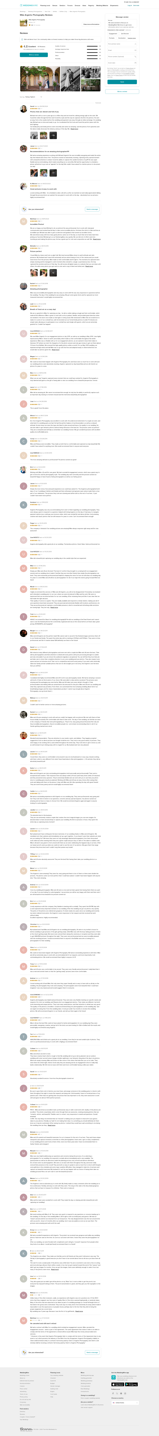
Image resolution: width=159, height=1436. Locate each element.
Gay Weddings (24, 1419)
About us (22, 1378)
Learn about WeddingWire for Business (92, 1405)
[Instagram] (125, 1393)
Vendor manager (55, 1386)
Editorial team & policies (27, 1381)
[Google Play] (131, 1386)
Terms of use (129, 68)
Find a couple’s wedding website (90, 1398)
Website (102, 5)
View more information (91, 24)
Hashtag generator (86, 1378)
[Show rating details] (41, 108)
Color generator (85, 1386)
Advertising (23, 1391)
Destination (122, 38)
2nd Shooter (125, 34)
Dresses (77, 5)
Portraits (111, 38)
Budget (52, 1383)
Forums (70, 5)
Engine (52, 1391)
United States (120, 1403)
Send (122, 82)
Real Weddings (85, 1389)
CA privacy (23, 1402)
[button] (60, 209)
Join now (136, 5)
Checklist (53, 1378)
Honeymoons (85, 1391)
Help (51, 1397)
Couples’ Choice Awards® (27, 1417)
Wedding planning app (87, 1375)
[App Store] (117, 1386)
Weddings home (24, 1375)
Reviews (22, 1414)
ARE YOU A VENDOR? (132, 2)
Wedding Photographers (35, 11)
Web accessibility (25, 1405)
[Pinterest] (121, 1393)
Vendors (62, 5)
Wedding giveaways (86, 1381)
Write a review (34, 55)
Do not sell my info (25, 1399)
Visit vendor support (86, 1407)
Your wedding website (56, 1375)
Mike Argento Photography (77, 11)
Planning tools (45, 5)
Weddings (23, 11)
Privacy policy (24, 1397)
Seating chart (54, 1389)
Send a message (92, 209)
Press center (23, 1389)
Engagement (113, 34)
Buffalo (55, 11)
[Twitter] (117, 1393)
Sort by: (22, 97)
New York (48, 11)
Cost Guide (53, 1394)
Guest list (53, 1381)
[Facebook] (113, 1393)
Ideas (84, 5)
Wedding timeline (86, 1383)
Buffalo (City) (63, 11)
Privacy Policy (119, 75)
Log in (130, 5)
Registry (91, 5)
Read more (74, 129)
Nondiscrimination (25, 1383)
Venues (54, 5)
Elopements (114, 5)
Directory (22, 1411)
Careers (22, 1386)
